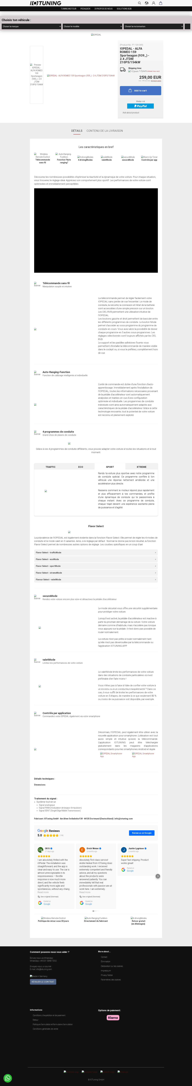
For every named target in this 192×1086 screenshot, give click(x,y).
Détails (76, 130)
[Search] (139, 3)
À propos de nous (104, 9)
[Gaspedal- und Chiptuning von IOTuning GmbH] (46, 3)
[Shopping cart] (160, 3)
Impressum (106, 971)
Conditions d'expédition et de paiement (49, 1015)
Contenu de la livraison (105, 130)
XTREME (141, 467)
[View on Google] (40, 850)
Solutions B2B (124, 9)
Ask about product (131, 113)
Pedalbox (85, 9)
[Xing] (123, 1072)
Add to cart (140, 90)
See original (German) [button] (49, 897)
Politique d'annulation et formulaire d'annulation (53, 1024)
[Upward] (184, 1081)
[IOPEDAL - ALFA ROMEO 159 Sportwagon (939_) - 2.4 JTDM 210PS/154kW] (81, 75)
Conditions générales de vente (45, 1029)
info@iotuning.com (44, 969)
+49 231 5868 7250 (48, 961)
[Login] (153, 3)
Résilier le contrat (43, 982)
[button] (34, 876)
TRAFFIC (51, 467)
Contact (104, 957)
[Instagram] (89, 1072)
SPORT (110, 467)
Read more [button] (43, 892)
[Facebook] (71, 1072)
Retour (35, 1020)
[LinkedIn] (107, 1072)
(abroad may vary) (153, 71)
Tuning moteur (68, 9)
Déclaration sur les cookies (112, 966)
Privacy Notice (107, 975)
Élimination (105, 961)
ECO (80, 467)
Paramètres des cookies (111, 980)
